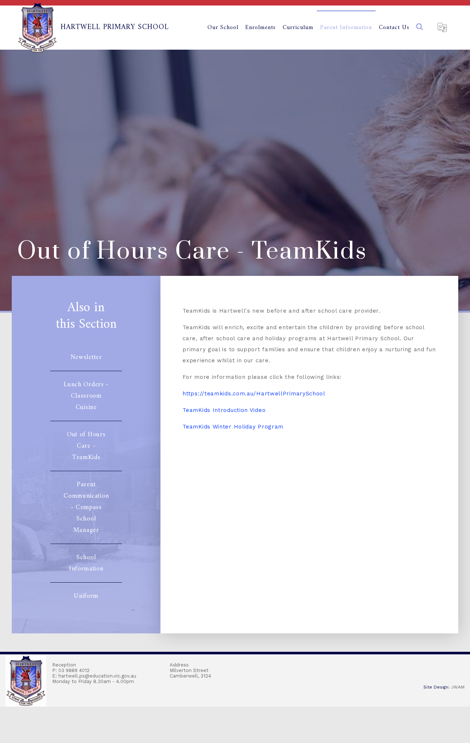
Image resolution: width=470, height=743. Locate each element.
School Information (86, 563)
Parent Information (346, 27)
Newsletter (86, 357)
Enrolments (260, 27)
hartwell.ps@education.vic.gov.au (97, 676)
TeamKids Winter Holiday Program (232, 426)
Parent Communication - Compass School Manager (86, 507)
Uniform (86, 596)
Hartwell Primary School (115, 27)
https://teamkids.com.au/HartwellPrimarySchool (253, 393)
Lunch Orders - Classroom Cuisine (86, 396)
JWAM (457, 687)
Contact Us (396, 27)
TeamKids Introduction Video (223, 410)
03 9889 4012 (74, 670)
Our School (222, 27)
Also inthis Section (86, 318)
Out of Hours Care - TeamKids (86, 446)
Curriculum (298, 27)
